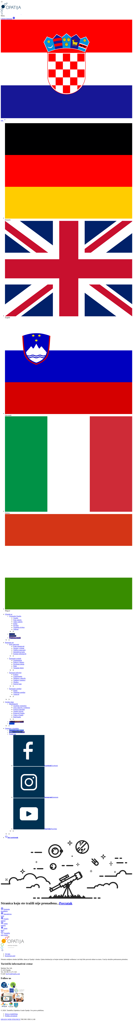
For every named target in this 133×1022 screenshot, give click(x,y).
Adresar (15, 629)
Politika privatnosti (11, 1016)
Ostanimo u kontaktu (12, 728)
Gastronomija (17, 676)
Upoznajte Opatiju (15, 616)
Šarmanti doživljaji (15, 673)
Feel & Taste (17, 684)
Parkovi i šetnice (18, 662)
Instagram (51, 797)
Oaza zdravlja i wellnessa (21, 707)
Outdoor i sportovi (19, 680)
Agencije (16, 694)
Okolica (15, 682)
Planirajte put (9, 642)
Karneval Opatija (19, 713)
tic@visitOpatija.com (13, 974)
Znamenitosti (17, 660)
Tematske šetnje (18, 668)
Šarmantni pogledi (15, 658)
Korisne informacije (19, 654)
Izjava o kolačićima (11, 1014)
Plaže (15, 666)
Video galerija (17, 622)
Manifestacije (13, 704)
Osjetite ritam (9, 702)
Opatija (15, 618)
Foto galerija (17, 620)
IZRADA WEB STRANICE (10, 1019)
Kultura (15, 674)
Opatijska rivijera (19, 627)
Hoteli (15, 690)
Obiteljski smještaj (19, 692)
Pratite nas (12, 734)
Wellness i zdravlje (19, 678)
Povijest (15, 625)
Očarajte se (8, 614)
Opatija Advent (18, 711)
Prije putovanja (14, 644)
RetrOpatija (17, 717)
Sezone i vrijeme (18, 648)
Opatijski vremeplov (20, 706)
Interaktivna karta (19, 652)
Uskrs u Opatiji (18, 715)
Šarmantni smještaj (15, 689)
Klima (15, 624)
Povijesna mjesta (18, 664)
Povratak (65, 903)
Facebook (51, 765)
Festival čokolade (19, 709)
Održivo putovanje (19, 650)
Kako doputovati (18, 646)
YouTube (50, 829)
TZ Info (7, 954)
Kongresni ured (10, 956)
